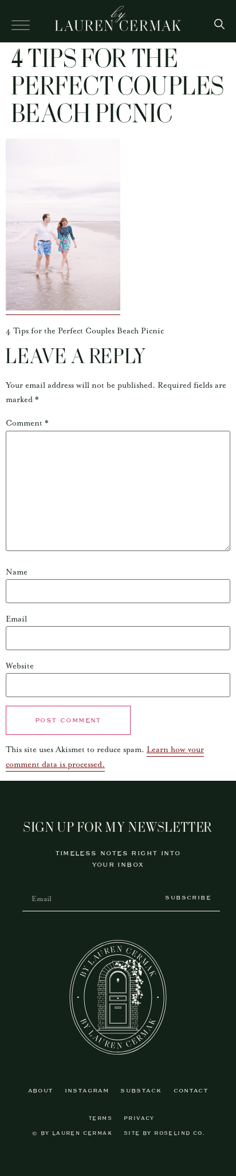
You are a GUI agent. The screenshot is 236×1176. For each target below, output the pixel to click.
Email (16, 619)
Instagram (87, 1091)
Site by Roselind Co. (164, 1133)
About (40, 1091)
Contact (191, 1091)
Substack (141, 1091)
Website (20, 666)
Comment (27, 423)
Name (16, 572)
